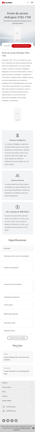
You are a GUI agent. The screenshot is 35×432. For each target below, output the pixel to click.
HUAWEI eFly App (10, 411)
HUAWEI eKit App (10, 406)
